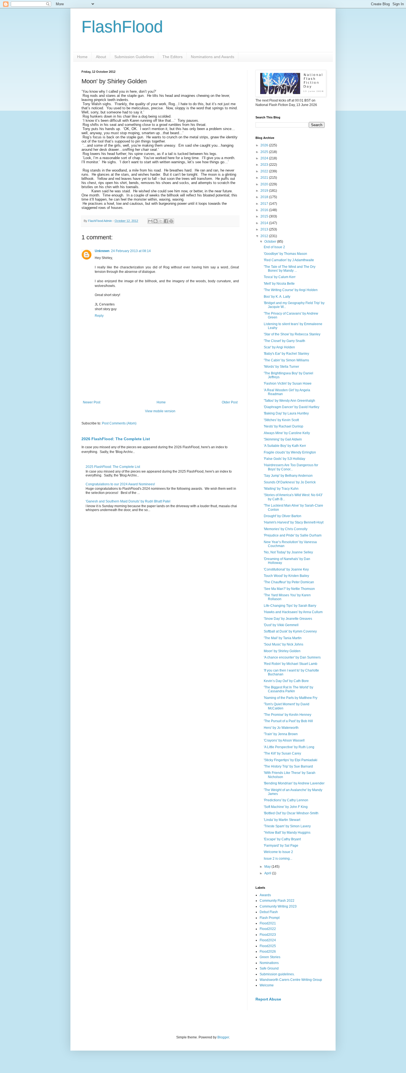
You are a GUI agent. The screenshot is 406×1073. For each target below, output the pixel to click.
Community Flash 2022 (277, 901)
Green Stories (270, 957)
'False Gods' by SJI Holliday (284, 459)
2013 (264, 229)
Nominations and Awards (212, 57)
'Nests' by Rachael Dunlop (283, 426)
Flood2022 (268, 929)
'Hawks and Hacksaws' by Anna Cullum (293, 612)
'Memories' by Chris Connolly (285, 529)
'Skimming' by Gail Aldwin (283, 439)
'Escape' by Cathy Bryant (282, 839)
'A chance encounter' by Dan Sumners (292, 657)
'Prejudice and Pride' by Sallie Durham (292, 535)
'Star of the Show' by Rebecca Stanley (292, 334)
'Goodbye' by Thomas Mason (285, 254)
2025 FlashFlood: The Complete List (113, 467)
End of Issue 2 (274, 247)
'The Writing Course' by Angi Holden (291, 290)
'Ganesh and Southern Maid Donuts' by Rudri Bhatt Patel (128, 501)
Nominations (269, 963)
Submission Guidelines (134, 57)
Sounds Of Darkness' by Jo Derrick (290, 482)
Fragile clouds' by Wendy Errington (290, 452)
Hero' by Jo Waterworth (281, 728)
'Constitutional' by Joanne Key (286, 569)
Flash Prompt (270, 918)
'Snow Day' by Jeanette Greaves (288, 619)
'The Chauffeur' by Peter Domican (289, 582)
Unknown (102, 251)
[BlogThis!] (155, 221)
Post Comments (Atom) (119, 423)
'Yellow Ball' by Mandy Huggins (287, 832)
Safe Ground (269, 968)
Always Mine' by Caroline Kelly (287, 433)
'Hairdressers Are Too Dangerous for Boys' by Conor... (291, 467)
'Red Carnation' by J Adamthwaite (289, 260)
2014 (264, 223)
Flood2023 (268, 935)
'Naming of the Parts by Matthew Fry (290, 698)
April (268, 873)
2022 (264, 171)
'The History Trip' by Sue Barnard (288, 766)
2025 (264, 152)
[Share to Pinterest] (171, 221)
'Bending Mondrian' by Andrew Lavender (294, 783)
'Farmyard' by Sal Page (281, 845)
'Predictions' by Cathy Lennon (286, 800)
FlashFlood (122, 26)
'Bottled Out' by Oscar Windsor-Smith (291, 813)
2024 (264, 158)
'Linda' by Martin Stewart (282, 820)
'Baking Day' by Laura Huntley (286, 413)
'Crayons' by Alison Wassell (284, 740)
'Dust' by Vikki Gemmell (281, 625)
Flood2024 (268, 940)
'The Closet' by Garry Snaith (284, 341)
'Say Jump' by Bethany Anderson (288, 476)
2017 (264, 204)
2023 (264, 165)
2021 (264, 178)
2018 (264, 197)
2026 (264, 145)
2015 (264, 216)
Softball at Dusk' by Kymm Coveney (290, 631)
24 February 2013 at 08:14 (131, 251)
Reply (99, 316)
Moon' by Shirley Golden (282, 651)
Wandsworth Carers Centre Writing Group (291, 980)
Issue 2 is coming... (278, 859)
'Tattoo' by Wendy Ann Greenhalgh (289, 401)
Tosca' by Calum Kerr (280, 277)
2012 (264, 236)
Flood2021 (268, 923)
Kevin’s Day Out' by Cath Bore (286, 681)
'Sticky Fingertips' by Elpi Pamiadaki (290, 760)
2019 (264, 191)
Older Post (230, 402)
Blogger (223, 1037)
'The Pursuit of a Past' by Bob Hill (288, 721)
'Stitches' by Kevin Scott (281, 420)
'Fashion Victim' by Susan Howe (288, 383)
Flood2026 (268, 951)
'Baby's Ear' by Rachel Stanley (286, 354)
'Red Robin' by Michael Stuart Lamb (290, 664)
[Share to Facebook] (166, 221)
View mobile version (160, 411)
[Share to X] (161, 221)
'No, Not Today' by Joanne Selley (288, 552)
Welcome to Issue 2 (278, 852)
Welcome (267, 985)
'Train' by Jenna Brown (281, 734)
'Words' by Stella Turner (281, 367)
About (101, 57)
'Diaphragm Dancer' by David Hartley (291, 407)
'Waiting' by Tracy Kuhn (281, 489)
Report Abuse (268, 999)
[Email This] (150, 221)
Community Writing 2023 (278, 906)
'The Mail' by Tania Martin (283, 638)
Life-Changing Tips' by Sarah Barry (290, 606)
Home (82, 57)
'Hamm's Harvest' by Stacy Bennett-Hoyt (293, 522)
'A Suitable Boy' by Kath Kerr (285, 446)
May (267, 867)
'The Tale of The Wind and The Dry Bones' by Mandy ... (289, 269)
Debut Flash (269, 912)
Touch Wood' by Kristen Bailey (286, 576)
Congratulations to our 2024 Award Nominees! (120, 484)
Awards (265, 895)
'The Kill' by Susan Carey (282, 753)
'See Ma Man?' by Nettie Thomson (289, 589)
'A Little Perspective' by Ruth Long (289, 747)
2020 (264, 184)
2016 (264, 210)
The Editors (172, 57)
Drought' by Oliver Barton (282, 516)
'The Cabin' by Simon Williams (286, 360)
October (270, 241)
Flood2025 (268, 946)
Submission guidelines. (277, 974)
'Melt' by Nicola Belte (279, 284)
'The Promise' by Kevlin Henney (287, 715)
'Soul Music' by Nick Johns (283, 644)
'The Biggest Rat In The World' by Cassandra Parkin (288, 689)
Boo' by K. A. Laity (277, 297)
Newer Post (91, 402)
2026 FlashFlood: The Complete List (115, 439)
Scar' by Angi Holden (279, 347)
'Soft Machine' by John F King (286, 807)
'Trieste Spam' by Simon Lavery (287, 826)
